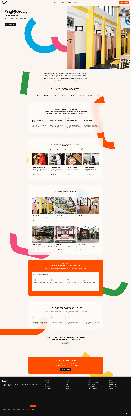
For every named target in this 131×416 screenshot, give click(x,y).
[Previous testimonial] (64, 350)
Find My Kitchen (69, 382)
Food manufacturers (92, 386)
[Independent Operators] (91, 165)
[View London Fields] (43, 239)
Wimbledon (47, 390)
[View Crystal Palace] (65, 211)
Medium (67, 386)
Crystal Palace (48, 386)
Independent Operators (92, 388)
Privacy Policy (15, 413)
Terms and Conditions (24, 413)
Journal (111, 388)
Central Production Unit (71, 390)
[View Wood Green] (88, 239)
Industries (69, 2)
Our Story (111, 382)
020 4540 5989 (5, 388)
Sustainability (112, 384)
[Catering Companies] (57, 165)
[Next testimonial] (67, 350)
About (75, 2)
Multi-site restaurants (93, 382)
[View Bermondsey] (43, 211)
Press (110, 390)
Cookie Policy (33, 413)
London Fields (48, 388)
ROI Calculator (112, 386)
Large (67, 388)
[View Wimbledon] (65, 239)
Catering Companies (92, 384)
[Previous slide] (82, 37)
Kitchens (62, 2)
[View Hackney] (88, 211)
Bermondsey (47, 382)
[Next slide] (114, 37)
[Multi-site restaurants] (40, 165)
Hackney (46, 384)
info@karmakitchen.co (6, 390)
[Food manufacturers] (74, 165)
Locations (56, 2)
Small (67, 384)
